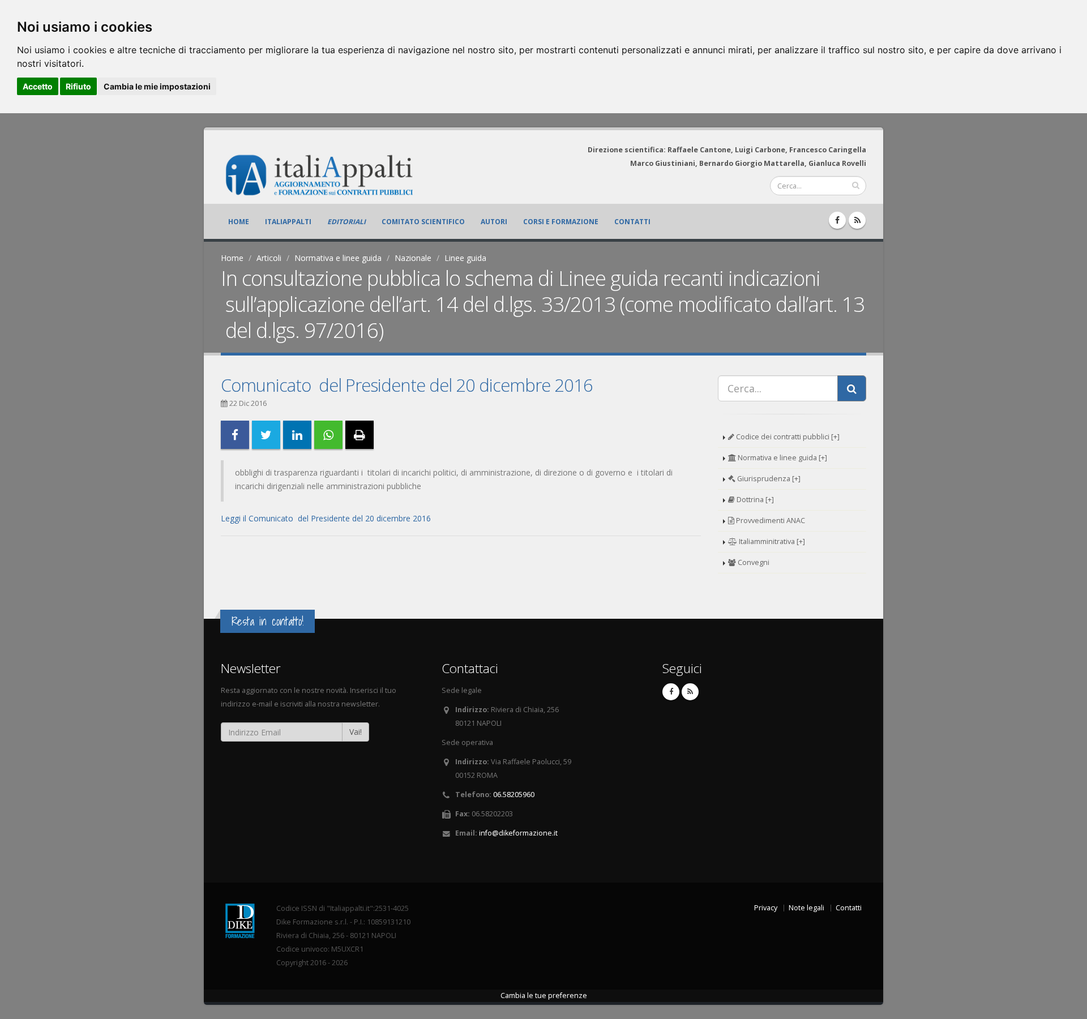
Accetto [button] (38, 86)
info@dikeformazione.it (518, 833)
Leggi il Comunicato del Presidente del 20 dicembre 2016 (326, 518)
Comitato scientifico (423, 221)
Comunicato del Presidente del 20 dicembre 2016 (407, 385)
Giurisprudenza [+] (768, 478)
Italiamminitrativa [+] (771, 541)
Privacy (765, 908)
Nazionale (413, 257)
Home (238, 221)
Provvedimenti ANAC (769, 520)
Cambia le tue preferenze (543, 995)
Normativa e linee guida (338, 257)
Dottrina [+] (754, 499)
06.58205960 (513, 794)
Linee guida (465, 257)
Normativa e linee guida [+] (781, 458)
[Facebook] (837, 220)
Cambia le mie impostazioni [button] (157, 86)
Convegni (752, 562)
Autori (494, 221)
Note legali (806, 908)
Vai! (355, 731)
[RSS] (857, 220)
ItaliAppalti (288, 221)
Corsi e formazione (560, 221)
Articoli (268, 257)
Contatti (632, 221)
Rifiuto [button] (78, 86)
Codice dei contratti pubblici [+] (787, 437)
